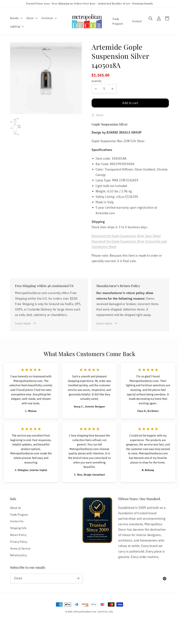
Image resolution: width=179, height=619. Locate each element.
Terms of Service (20, 548)
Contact (137, 21)
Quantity (97, 81)
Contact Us (17, 521)
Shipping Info (18, 528)
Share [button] (99, 115)
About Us (15, 507)
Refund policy (18, 555)
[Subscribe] (77, 578)
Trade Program (117, 21)
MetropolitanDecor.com (85, 611)
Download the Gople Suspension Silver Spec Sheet (126, 236)
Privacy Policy (18, 541)
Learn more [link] (23, 323)
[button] (16, 18)
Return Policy (18, 535)
